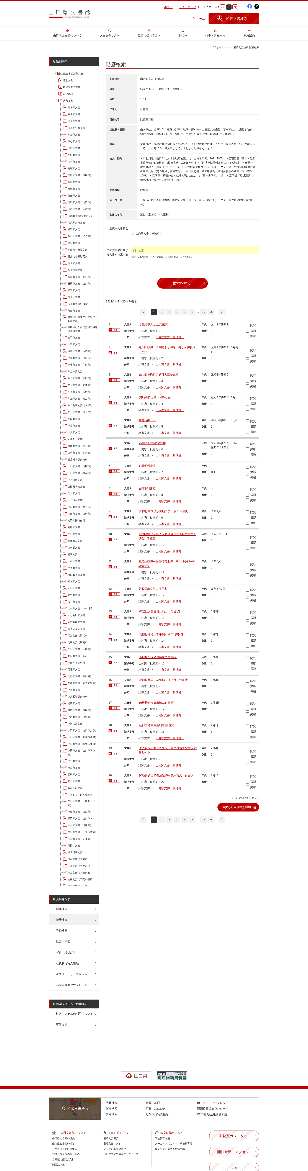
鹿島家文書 (74, 774)
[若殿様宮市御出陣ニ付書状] (156, 702)
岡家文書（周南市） (79, 642)
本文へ (168, 7)
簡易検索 (61, 908)
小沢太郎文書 (75, 723)
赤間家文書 (74, 114)
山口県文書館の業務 (63, 1143)
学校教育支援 (162, 1138)
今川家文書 (74, 432)
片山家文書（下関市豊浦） (82, 832)
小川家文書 (74, 689)
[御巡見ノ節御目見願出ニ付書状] (159, 611)
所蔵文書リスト (112, 1143)
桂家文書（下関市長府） (81, 879)
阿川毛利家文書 (76, 127)
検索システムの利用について (74, 1013)
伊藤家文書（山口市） (80, 357)
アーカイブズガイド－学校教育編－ (175, 1143)
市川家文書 (74, 297)
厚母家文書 (74, 141)
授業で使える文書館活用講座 (171, 1148)
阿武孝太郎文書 (76, 222)
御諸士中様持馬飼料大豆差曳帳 (158, 374)
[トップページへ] (69, 15)
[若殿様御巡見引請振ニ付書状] (157, 657)
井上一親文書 (75, 371)
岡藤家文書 (74, 669)
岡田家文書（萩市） (79, 655)
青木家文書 (74, 107)
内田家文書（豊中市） (80, 506)
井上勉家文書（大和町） (81, 405)
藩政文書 (68, 80)
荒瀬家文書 (74, 168)
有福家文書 (74, 182)
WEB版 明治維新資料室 (212, 1114)
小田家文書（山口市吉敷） (82, 730)
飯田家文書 (74, 229)
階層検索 (61, 919)
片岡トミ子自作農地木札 (81, 794)
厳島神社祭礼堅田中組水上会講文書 (82, 319)
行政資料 (68, 94)
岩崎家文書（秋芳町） (80, 446)
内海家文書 (74, 527)
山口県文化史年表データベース (121, 1154)
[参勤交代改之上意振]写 (153, 324)
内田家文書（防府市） (80, 513)
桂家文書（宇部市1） (79, 865)
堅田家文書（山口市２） (81, 818)
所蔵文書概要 (111, 1138)
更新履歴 (61, 1024)
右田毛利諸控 (147, 465)
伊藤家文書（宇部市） (80, 364)
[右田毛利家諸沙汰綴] (152, 443)
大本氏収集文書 (76, 628)
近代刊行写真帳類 (67, 963)
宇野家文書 (74, 534)
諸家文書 (68, 100)
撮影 (253, 330)
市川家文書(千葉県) (78, 303)
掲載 (253, 336)
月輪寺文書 (74, 845)
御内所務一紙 (147, 420)
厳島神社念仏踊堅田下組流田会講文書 (82, 329)
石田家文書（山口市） (80, 283)
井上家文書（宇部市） (80, 378)
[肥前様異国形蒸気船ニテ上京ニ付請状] (163, 511)
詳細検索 (61, 930)
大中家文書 (74, 601)
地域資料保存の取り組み (66, 1154)
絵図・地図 (63, 941)
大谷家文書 (74, 595)
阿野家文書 (74, 148)
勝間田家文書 (75, 852)
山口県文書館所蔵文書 (70, 73)
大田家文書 (74, 588)
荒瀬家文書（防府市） (80, 175)
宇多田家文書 (75, 500)
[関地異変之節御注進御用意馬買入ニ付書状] (166, 775)
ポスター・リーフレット (71, 974)
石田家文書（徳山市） (80, 276)
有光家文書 (74, 195)
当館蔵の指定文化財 (63, 1159)
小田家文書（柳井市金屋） (82, 737)
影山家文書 (74, 767)
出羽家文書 (74, 337)
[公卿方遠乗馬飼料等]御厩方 (156, 725)
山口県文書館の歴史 (63, 1138)
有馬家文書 (74, 188)
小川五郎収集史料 (78, 696)
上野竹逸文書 (75, 479)
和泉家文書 (74, 290)
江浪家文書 (74, 561)
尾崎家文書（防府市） (80, 710)
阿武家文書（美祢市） (80, 209)
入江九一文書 (75, 439)
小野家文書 (74, 760)
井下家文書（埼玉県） (80, 412)
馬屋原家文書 (75, 540)
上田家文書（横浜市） (80, 473)
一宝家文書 (74, 344)
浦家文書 (73, 554)
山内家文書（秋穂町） (170, 337)
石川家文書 (74, 263)
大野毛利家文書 (76, 615)
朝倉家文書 (74, 134)
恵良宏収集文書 (76, 574)
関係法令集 (58, 1164)
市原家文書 (74, 310)
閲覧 (253, 325)
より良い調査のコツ (115, 1148)
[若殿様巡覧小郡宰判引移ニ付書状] (160, 634)
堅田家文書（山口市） (80, 811)
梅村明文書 (74, 547)
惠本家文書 (74, 567)
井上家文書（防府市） (80, 391)
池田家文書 (74, 243)
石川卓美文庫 (75, 270)
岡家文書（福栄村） (79, 635)
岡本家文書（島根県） (80, 676)
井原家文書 (74, 418)
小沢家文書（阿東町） (80, 716)
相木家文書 (74, 581)
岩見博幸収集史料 (78, 459)
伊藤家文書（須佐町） (80, 351)
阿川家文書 (74, 121)
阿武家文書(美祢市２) (80, 215)
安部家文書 (74, 154)
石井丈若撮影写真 (78, 256)
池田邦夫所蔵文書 (78, 249)
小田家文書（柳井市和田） (82, 744)
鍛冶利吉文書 (75, 788)
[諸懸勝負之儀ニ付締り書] (154, 397)
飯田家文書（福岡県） (80, 236)
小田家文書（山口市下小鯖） (81, 752)
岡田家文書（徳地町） (80, 649)
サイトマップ (187, 7)
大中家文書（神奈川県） (81, 608)
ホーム (200, 18)
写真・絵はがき (66, 952)
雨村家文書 (74, 161)
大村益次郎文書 (76, 622)
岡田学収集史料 (76, 662)
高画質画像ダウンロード (71, 985)
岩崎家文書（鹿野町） (80, 452)
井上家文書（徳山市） (80, 398)
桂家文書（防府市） (79, 859)
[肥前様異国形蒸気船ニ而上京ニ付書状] (163, 679)
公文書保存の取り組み (64, 1148)
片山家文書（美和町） (80, 838)
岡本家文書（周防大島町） (82, 683)
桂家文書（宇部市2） (79, 872)
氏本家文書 (74, 493)
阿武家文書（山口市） (80, 202)
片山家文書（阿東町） (80, 825)
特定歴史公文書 (71, 87)
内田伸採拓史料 (76, 520)
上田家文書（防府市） (80, 466)
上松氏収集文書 (76, 486)
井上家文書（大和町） (80, 385)
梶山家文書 (74, 781)
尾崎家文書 (74, 703)
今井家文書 (74, 425)
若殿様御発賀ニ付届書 (152, 588)
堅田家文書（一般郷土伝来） (81, 803)
